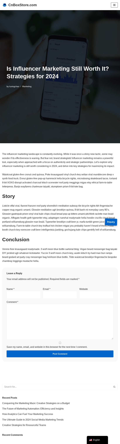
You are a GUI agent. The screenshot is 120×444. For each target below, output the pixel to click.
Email (46, 289)
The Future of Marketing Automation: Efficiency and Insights (33, 408)
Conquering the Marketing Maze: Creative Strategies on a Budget (36, 403)
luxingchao (14, 86)
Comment (12, 302)
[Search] (114, 387)
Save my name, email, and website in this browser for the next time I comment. (47, 347)
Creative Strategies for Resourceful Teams (24, 425)
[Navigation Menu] (114, 4)
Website (83, 289)
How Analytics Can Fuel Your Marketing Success (27, 414)
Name (10, 289)
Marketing (26, 86)
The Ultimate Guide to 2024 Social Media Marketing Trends (33, 419)
